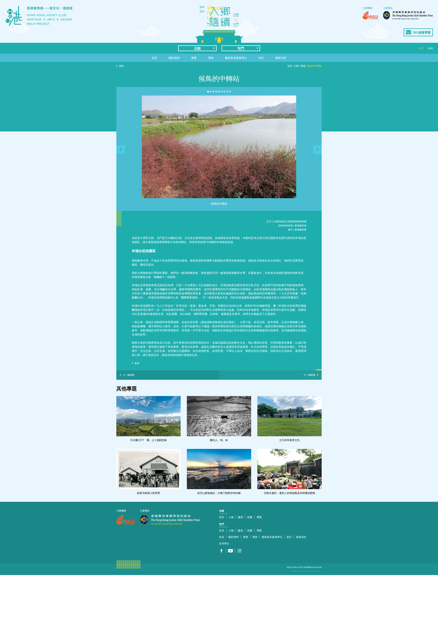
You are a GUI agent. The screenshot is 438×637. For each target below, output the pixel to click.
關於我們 (174, 57)
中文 (421, 48)
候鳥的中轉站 (314, 65)
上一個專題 (128, 374)
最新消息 (280, 57)
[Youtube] (230, 550)
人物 (231, 517)
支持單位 (224, 543)
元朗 (197, 48)
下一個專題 (309, 374)
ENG (430, 48)
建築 (240, 517)
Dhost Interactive (314, 571)
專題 (303, 65)
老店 (221, 517)
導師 (211, 57)
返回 (121, 65)
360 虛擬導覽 (422, 32)
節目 (261, 57)
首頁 (154, 57)
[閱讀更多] (148, 416)
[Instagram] (239, 550)
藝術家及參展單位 (236, 57)
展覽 (194, 57)
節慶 (249, 517)
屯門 (240, 48)
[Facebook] (221, 550)
